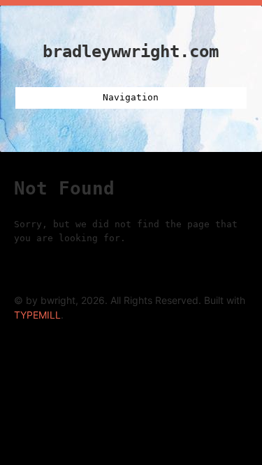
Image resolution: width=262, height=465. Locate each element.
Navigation (131, 97)
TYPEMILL (37, 315)
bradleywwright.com (131, 51)
